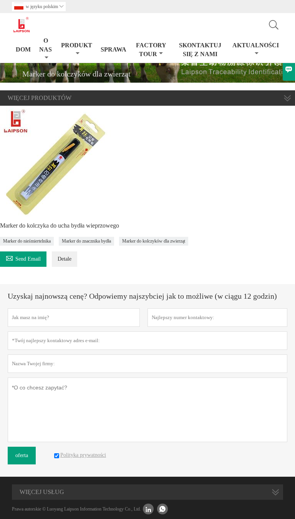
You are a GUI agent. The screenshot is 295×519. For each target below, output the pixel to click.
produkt (76, 45)
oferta (21, 455)
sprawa (113, 49)
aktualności (255, 45)
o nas (45, 45)
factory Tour (151, 49)
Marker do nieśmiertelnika (27, 241)
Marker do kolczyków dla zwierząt (153, 241)
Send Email (23, 258)
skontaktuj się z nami (200, 49)
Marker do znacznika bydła (86, 241)
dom (23, 49)
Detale (64, 259)
